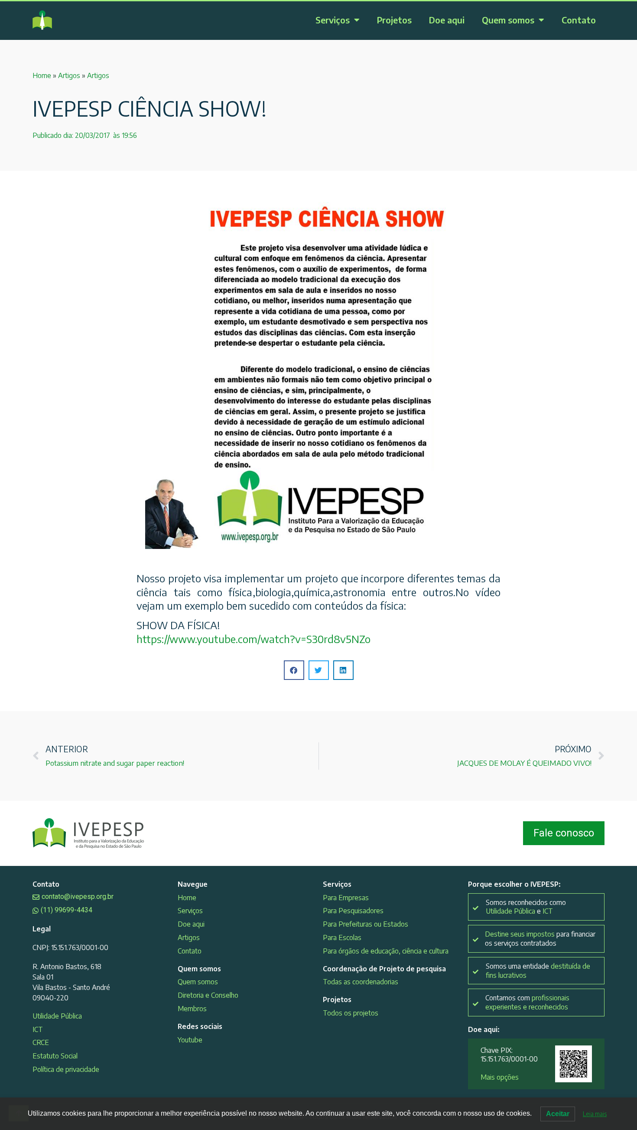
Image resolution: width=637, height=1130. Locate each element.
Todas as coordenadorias (360, 981)
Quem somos (508, 19)
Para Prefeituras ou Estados (365, 924)
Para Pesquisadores (353, 910)
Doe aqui (447, 19)
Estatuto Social (55, 1056)
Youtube (190, 1039)
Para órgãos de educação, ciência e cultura (385, 951)
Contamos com (527, 1002)
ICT (37, 1029)
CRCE (40, 1042)
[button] (294, 670)
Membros (192, 1008)
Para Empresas (346, 897)
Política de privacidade (65, 1069)
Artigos (69, 75)
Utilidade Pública (57, 1016)
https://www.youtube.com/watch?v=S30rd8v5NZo (253, 638)
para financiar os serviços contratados (540, 938)
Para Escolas (342, 937)
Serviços (332, 19)
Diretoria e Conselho (208, 995)
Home (41, 75)
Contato (579, 19)
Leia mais (595, 1113)
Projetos (394, 19)
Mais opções (500, 1077)
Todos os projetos (350, 1013)
